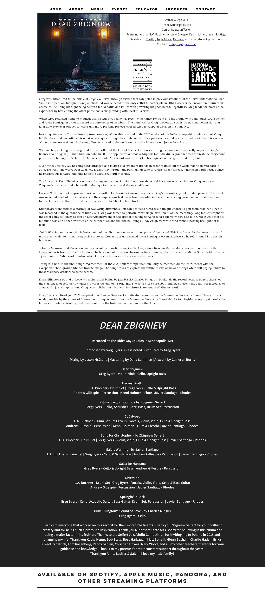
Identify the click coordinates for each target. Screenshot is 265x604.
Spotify (150, 39)
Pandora (178, 39)
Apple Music (164, 39)
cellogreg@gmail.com (182, 44)
